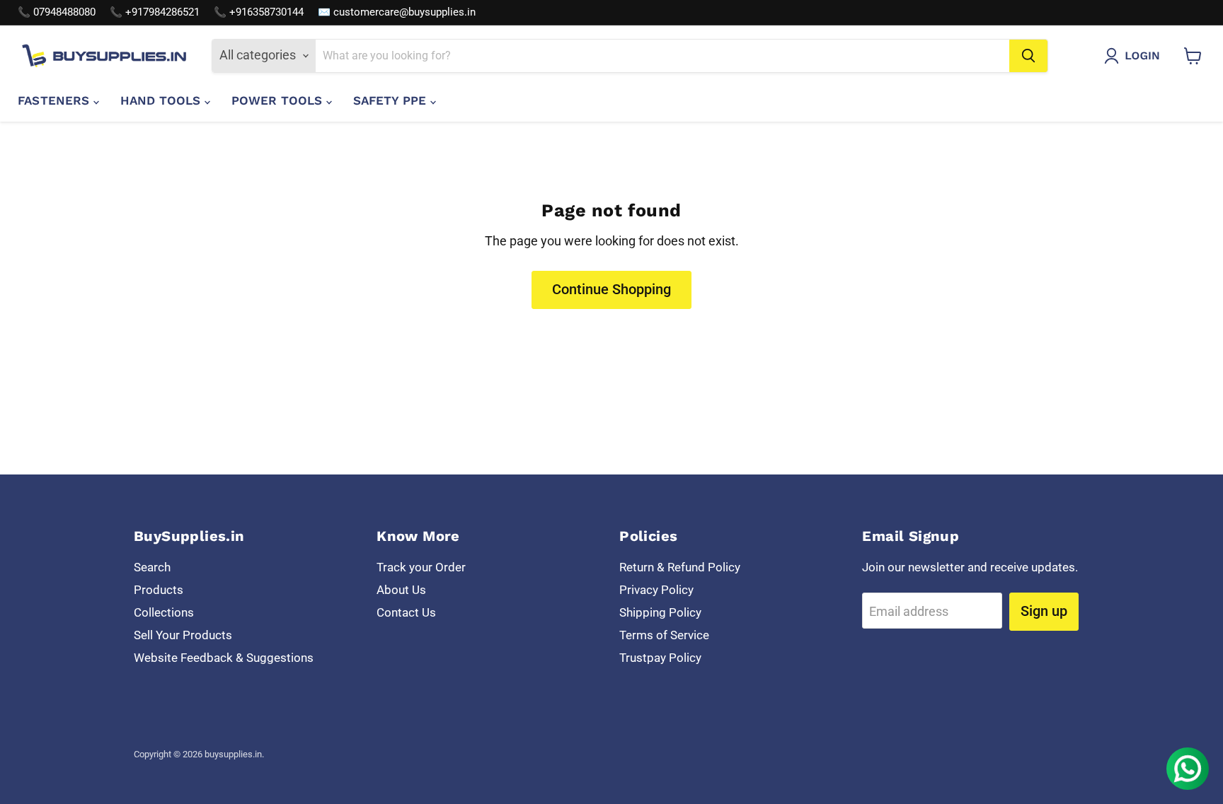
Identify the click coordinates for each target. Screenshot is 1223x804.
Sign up (1044, 610)
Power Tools (278, 100)
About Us (401, 590)
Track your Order (421, 567)
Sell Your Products (183, 635)
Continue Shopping (611, 289)
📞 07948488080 (57, 12)
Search (152, 567)
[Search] (1028, 56)
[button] (1135, 55)
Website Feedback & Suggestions (224, 658)
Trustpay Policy (660, 658)
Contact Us (406, 612)
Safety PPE (391, 100)
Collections (164, 612)
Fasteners (55, 100)
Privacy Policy (656, 590)
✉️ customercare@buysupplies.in (397, 12)
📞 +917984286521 (155, 12)
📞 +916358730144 (259, 12)
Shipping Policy (660, 612)
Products (158, 590)
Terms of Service (664, 635)
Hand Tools (162, 100)
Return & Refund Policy (679, 567)
